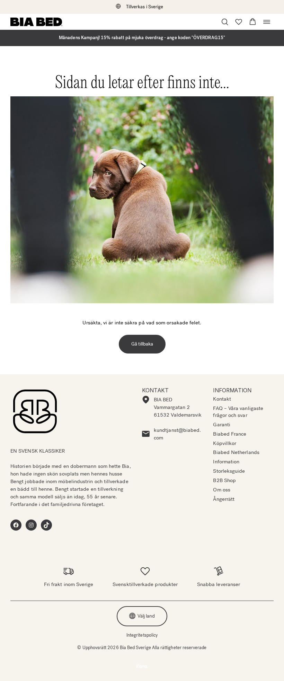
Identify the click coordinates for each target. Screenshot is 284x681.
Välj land (146, 616)
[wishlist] (239, 22)
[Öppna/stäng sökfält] (225, 22)
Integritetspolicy (142, 635)
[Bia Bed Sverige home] (36, 22)
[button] (253, 22)
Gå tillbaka (142, 344)
